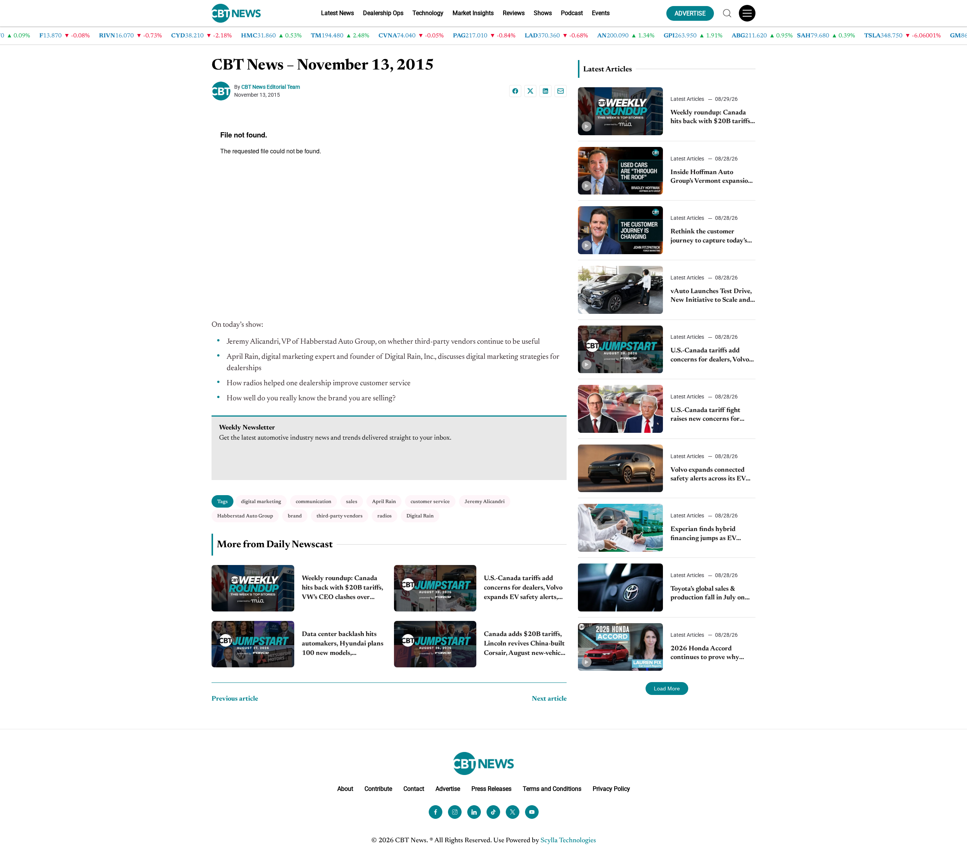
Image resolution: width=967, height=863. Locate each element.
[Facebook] (515, 91)
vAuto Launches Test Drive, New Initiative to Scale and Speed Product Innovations (711, 296)
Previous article (235, 699)
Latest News (337, 13)
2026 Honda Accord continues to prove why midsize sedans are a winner (711, 653)
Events (601, 13)
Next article (549, 699)
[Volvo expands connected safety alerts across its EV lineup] (620, 468)
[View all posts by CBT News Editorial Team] (223, 91)
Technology (427, 13)
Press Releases (491, 788)
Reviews (514, 13)
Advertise (448, 788)
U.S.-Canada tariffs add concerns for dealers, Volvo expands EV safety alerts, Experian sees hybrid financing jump (523, 589)
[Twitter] (512, 812)
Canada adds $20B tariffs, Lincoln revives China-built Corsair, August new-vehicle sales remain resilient (524, 645)
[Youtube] (532, 812)
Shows (543, 13)
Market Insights (473, 13)
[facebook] (435, 812)
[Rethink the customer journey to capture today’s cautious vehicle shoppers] (620, 230)
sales (351, 501)
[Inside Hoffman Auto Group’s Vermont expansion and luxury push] (620, 171)
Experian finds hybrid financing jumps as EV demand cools (703, 534)
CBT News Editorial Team (270, 87)
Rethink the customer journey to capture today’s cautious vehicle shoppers (708, 236)
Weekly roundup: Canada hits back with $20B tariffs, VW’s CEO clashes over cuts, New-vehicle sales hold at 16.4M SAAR (342, 589)
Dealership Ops (383, 13)
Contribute (378, 788)
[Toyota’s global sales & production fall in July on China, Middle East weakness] (620, 587)
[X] (530, 91)
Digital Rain (420, 516)
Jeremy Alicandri (485, 501)
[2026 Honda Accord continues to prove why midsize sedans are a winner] (620, 647)
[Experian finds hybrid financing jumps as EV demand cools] (620, 528)
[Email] (561, 91)
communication (313, 501)
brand (295, 516)
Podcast (572, 13)
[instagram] (455, 812)
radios (384, 516)
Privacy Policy (611, 788)
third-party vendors (340, 516)
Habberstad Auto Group (245, 516)
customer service (430, 501)
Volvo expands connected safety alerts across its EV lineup (708, 475)
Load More (667, 688)
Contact (413, 788)
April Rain (384, 501)
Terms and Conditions (552, 788)
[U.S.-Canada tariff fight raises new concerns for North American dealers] (620, 409)
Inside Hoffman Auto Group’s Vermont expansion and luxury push (711, 177)
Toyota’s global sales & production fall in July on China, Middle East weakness (707, 594)
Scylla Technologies (568, 840)
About (345, 788)
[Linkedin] (545, 91)
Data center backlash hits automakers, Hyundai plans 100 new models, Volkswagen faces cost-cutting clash (342, 645)
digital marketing (261, 501)
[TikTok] (493, 812)
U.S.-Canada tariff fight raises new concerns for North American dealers (705, 415)
